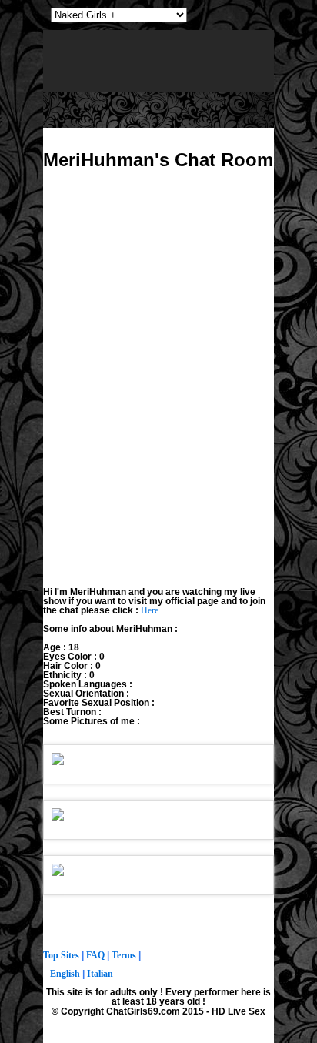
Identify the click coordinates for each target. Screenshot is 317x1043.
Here (149, 610)
